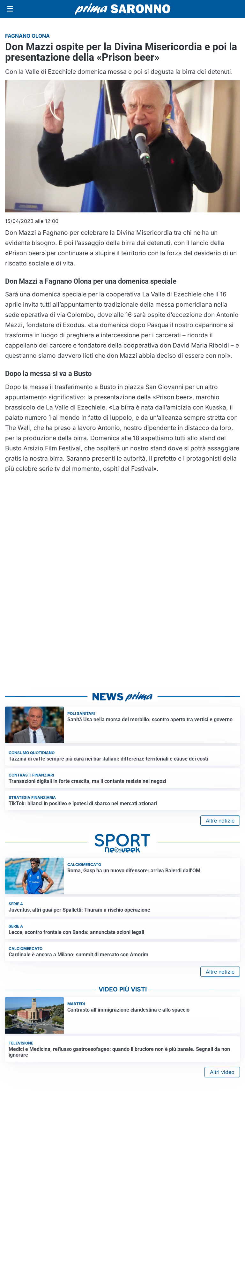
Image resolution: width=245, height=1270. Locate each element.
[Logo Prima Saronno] (122, 9)
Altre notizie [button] (220, 820)
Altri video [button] (222, 1072)
